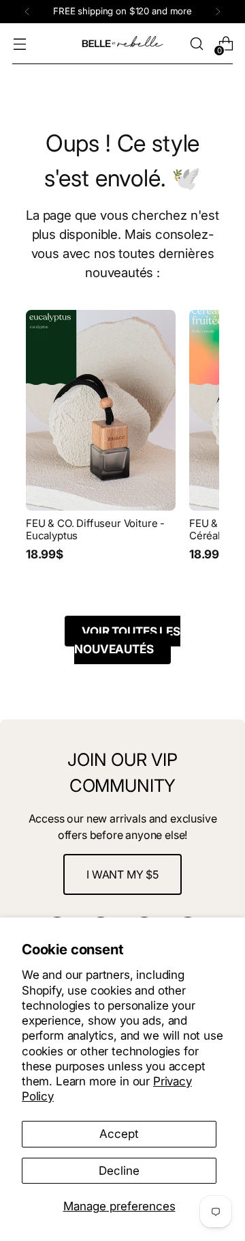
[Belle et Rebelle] (122, 43)
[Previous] (27, 11)
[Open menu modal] (19, 44)
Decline (119, 1170)
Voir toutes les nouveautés (127, 640)
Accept (119, 1133)
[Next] (218, 11)
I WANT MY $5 (122, 874)
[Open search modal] (196, 44)
